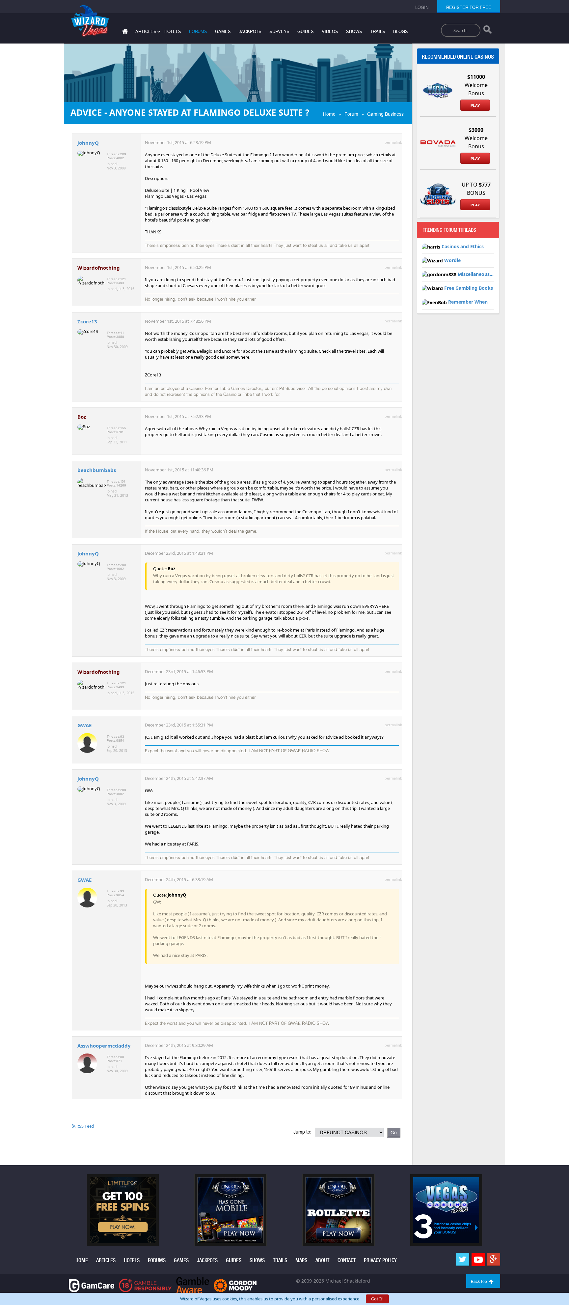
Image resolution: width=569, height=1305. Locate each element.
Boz (81, 416)
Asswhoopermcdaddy (104, 1045)
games (223, 31)
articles (106, 1260)
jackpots (250, 31)
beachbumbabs (96, 470)
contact (347, 1260)
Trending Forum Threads (449, 230)
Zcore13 (87, 321)
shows (354, 31)
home (81, 1260)
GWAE (84, 725)
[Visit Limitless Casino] (123, 1210)
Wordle (452, 260)
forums (198, 31)
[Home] (124, 32)
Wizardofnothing (98, 267)
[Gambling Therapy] (235, 1285)
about (322, 1260)
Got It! (377, 1299)
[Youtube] (478, 1259)
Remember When (468, 302)
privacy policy (380, 1260)
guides (305, 31)
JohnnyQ (88, 142)
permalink (393, 142)
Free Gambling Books (468, 288)
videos (330, 31)
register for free (468, 7)
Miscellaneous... (476, 274)
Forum (351, 114)
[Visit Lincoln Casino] (230, 1210)
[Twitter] (462, 1259)
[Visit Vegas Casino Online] (446, 1210)
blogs (400, 31)
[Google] (493, 1259)
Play (475, 105)
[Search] (487, 31)
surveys (279, 31)
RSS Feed (84, 1126)
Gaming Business (385, 114)
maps (301, 1260)
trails (377, 31)
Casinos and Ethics (463, 246)
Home (329, 114)
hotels (172, 31)
